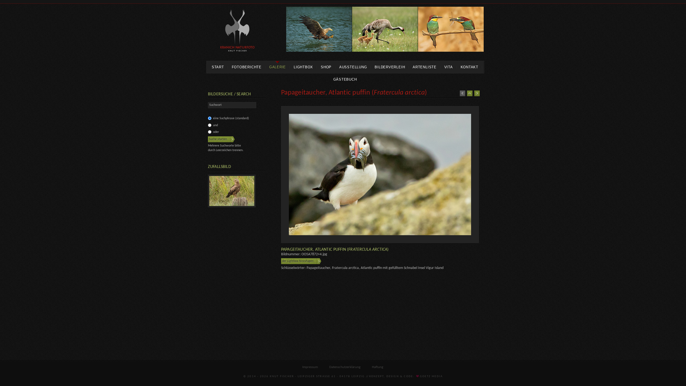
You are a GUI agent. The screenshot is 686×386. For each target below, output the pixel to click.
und (215, 125)
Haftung (377, 367)
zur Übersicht (469, 93)
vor (477, 93)
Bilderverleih (390, 67)
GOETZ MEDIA (431, 376)
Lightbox (303, 67)
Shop (326, 67)
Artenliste (425, 67)
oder (216, 132)
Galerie (277, 67)
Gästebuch (345, 79)
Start (218, 67)
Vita (448, 67)
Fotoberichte (247, 67)
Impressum (310, 367)
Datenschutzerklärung (344, 367)
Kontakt (469, 67)
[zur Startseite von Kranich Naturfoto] (237, 31)
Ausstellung (353, 67)
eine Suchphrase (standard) (231, 118)
